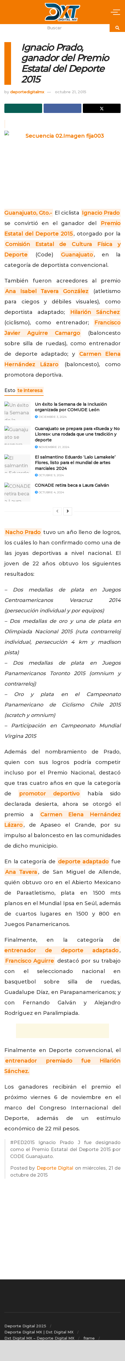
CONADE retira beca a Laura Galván (72, 485)
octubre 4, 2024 (51, 492)
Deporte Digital (55, 1168)
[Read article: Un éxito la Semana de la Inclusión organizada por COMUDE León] (17, 411)
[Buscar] (117, 28)
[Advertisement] (62, 1031)
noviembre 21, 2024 (53, 447)
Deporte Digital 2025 (25, 1326)
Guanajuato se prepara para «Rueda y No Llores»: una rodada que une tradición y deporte (77, 434)
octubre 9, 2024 (51, 475)
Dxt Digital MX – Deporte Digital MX (39, 1338)
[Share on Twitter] (102, 108)
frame (89, 1338)
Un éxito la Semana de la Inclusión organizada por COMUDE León (71, 407)
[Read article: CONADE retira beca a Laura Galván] (17, 492)
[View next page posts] (67, 511)
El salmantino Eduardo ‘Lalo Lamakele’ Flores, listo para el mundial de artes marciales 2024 (75, 462)
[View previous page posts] (57, 511)
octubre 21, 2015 (70, 91)
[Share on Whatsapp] (23, 108)
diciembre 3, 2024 (52, 417)
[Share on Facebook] (62, 108)
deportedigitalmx (27, 91)
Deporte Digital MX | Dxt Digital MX (39, 1332)
